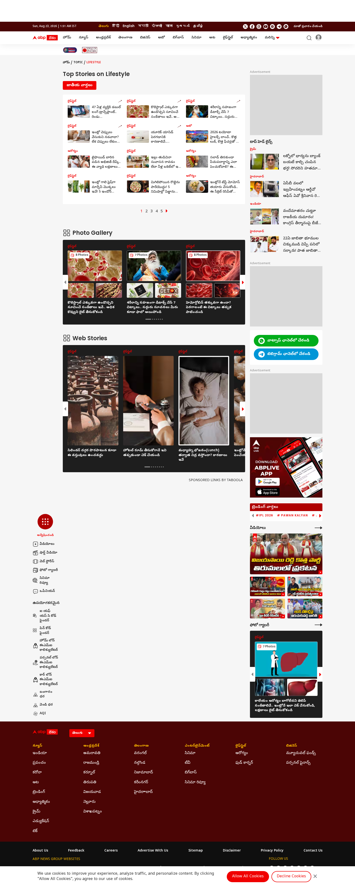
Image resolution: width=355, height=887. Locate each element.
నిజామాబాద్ (143, 772)
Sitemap (195, 851)
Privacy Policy (272, 851)
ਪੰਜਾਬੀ (157, 26)
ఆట (212, 37)
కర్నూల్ (89, 772)
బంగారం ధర (46, 694)
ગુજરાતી (183, 26)
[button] (45, 526)
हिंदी (115, 26)
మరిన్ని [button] (270, 37)
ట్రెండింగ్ (39, 792)
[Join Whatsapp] (286, 26)
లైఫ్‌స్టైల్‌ (228, 37)
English (129, 26)
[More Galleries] (318, 625)
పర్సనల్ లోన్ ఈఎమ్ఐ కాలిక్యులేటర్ (49, 663)
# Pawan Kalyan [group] (292, 515)
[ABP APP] (268, 482)
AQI (43, 713)
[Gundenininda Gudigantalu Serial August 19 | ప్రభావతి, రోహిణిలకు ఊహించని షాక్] (267, 586)
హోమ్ (67, 37)
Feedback (76, 851)
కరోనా (37, 772)
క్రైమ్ (36, 811)
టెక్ (35, 831)
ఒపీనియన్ (47, 591)
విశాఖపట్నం (92, 811)
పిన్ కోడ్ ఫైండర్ (45, 631)
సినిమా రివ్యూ (45, 580)
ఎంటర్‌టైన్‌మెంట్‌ (197, 746)
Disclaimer (232, 851)
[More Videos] (318, 528)
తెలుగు (104, 26)
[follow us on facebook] (252, 26)
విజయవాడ (92, 792)
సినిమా (196, 37)
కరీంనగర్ (141, 782)
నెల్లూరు (89, 802)
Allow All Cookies (248, 876)
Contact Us (313, 851)
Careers (111, 851)
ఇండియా (40, 753)
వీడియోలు (47, 544)
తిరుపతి (89, 782)
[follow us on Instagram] (272, 26)
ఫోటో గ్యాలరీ (49, 570)
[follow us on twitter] (245, 26)
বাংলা (169, 26)
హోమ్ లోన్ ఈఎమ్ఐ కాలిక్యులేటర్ (49, 645)
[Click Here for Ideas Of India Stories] (89, 50)
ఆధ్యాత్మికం (249, 37)
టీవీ (187, 763)
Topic (78, 63)
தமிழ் (198, 26)
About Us (40, 851)
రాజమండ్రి (91, 763)
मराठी (143, 26)
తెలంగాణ (125, 37)
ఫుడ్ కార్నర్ (244, 763)
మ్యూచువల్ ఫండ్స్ (301, 753)
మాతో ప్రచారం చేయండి (308, 26)
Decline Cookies (291, 876)
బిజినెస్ (145, 37)
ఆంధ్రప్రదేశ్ (103, 37)
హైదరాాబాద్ (143, 792)
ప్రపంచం (39, 763)
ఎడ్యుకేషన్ (41, 821)
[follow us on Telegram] (279, 26)
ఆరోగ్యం (241, 753)
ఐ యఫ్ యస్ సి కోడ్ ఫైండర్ (48, 616)
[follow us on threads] (259, 26)
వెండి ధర (46, 705)
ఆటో (161, 37)
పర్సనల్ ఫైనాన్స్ (298, 763)
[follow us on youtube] (266, 26)
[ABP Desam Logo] (45, 38)
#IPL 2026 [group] (264, 515)
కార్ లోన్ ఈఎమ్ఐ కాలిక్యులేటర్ (49, 680)
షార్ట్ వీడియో (48, 553)
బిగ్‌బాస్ (178, 37)
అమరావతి (91, 753)
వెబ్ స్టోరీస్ (47, 561)
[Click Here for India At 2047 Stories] (70, 50)
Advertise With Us (153, 851)
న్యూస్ (83, 37)
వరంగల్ (140, 753)
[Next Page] (167, 211)
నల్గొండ (139, 763)
